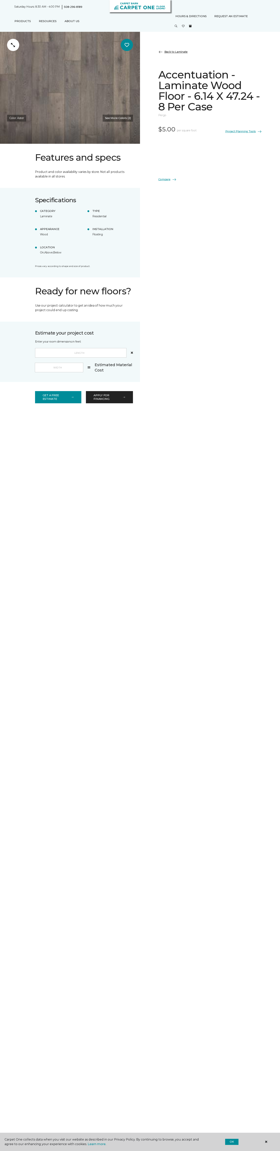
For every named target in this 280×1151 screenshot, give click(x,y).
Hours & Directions (191, 16)
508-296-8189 (73, 7)
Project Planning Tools (240, 131)
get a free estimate (51, 397)
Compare (164, 179)
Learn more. (97, 1144)
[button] (176, 26)
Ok (232, 1141)
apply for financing (101, 397)
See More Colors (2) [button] (118, 118)
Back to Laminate (176, 52)
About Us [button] (72, 21)
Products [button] (22, 21)
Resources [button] (48, 21)
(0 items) (190, 26)
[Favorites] (183, 26)
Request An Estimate (231, 16)
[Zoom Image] (13, 45)
